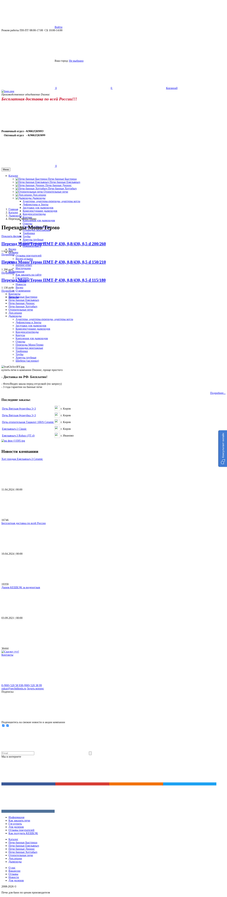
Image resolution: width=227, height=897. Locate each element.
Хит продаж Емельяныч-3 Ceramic (22, 458)
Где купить (15, 823)
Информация (16, 817)
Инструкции (23, 268)
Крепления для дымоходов (39, 220)
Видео (12, 249)
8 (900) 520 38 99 (32, 685)
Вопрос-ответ (24, 265)
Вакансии (14, 870)
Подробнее (8, 254)
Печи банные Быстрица (62, 178)
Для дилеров (16, 826)
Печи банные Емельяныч (65, 182)
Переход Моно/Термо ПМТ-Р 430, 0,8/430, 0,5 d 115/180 (53, 280)
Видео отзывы (24, 258)
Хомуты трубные (33, 239)
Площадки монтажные (29, 347)
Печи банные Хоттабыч (62, 188)
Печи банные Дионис (58, 185)
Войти (58, 27)
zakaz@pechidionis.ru (13, 688)
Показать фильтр (11, 236)
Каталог (13, 839)
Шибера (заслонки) (27, 360)
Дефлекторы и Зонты (35, 204)
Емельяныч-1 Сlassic (14, 428)
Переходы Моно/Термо (29, 344)
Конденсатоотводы (34, 214)
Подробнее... (218, 392)
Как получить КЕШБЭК (23, 833)
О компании (23, 290)
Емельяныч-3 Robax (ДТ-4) (18, 435)
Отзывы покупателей (28, 255)
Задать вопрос (35, 688)
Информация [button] (16, 271)
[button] (222, 448)
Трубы (27, 236)
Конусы (20, 335)
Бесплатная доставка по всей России (23, 523)
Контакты (14, 293)
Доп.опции (15, 312)
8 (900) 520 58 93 (11, 685)
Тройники (29, 233)
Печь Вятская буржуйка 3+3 (19, 408)
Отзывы (13, 874)
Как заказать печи (19, 820)
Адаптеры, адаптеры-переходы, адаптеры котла (44, 319)
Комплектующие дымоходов (40, 210)
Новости (21, 284)
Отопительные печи (56, 191)
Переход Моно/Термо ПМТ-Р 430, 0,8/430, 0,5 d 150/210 (53, 262)
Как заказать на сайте (28, 274)
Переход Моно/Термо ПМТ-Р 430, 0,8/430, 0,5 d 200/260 (53, 243)
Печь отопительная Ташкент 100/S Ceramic (28, 422)
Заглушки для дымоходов (38, 207)
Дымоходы (15, 316)
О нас (12, 867)
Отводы (27, 223)
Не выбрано (76, 60)
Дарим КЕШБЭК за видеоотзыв (20, 587)
